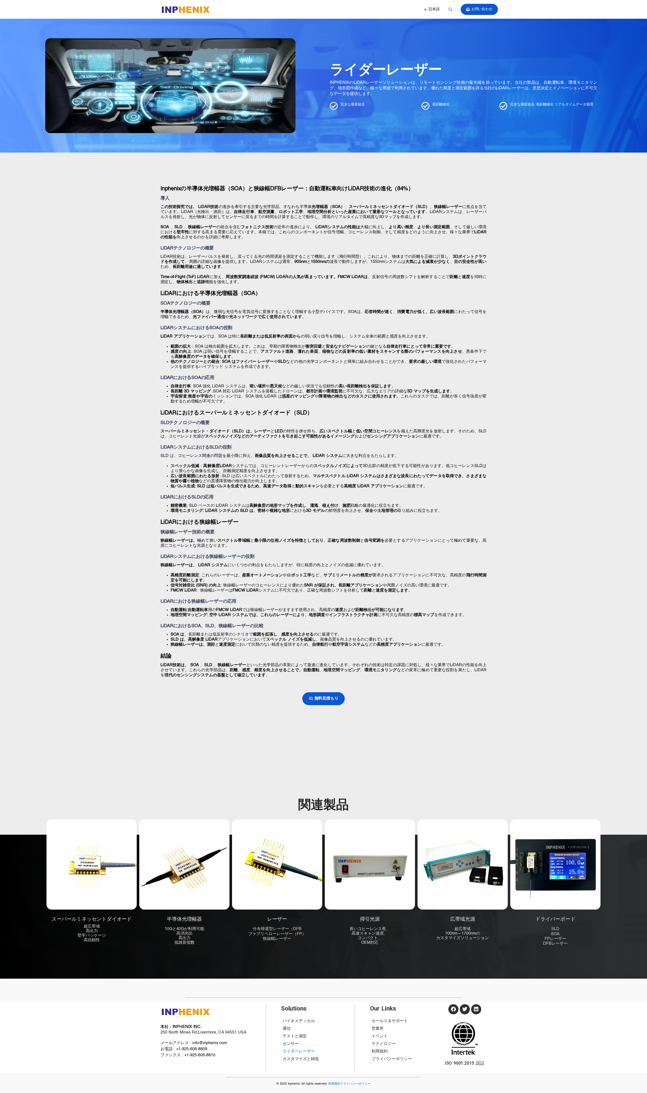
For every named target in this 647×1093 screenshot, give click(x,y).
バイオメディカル (299, 1021)
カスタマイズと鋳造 (301, 1059)
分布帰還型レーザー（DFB (277, 929)
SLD (555, 929)
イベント (380, 1036)
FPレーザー (555, 939)
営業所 (378, 1029)
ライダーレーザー (299, 1051)
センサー (291, 1044)
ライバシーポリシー (357, 1083)
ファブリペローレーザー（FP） (277, 934)
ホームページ (246, 9)
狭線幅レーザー (277, 939)
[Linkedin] (476, 1009)
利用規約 (380, 1051)
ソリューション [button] (292, 9)
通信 (287, 1029)
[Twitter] (465, 1009)
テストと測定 (295, 1036)
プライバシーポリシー (392, 1059)
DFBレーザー (555, 944)
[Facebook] (453, 1009)
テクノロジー (340, 9)
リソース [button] (368, 9)
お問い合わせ (481, 9)
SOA (555, 934)
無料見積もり (326, 699)
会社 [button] (266, 9)
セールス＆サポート (390, 1021)
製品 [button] (317, 9)
